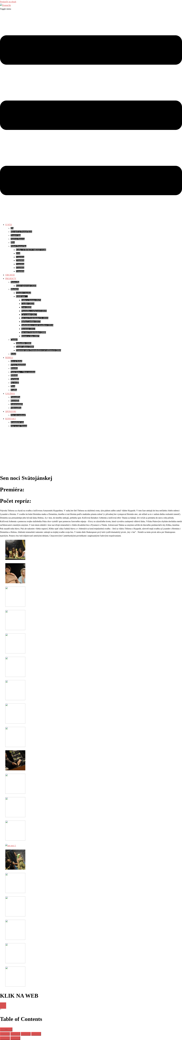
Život (13, 386)
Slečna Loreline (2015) (31, 321)
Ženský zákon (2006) (25, 347)
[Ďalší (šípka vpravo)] (15, 1038)
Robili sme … (22, 296)
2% (12, 228)
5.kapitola (20, 271)
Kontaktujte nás (17, 422)
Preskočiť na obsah (8, 2)
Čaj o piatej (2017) (29, 314)
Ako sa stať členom (19, 426)
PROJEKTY (10, 278)
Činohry (14, 340)
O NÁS (8, 224)
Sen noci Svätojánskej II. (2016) (34, 318)
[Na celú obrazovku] (15, 1034)
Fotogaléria (15, 397)
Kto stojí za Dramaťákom (21, 232)
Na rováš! (15, 383)
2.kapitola (20, 260)
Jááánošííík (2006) (23, 343)
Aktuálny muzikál (23, 293)
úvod (18, 253)
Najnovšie (15, 282)
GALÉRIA (10, 393)
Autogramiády (17, 404)
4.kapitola (20, 268)
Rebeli (13, 354)
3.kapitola (20, 264)
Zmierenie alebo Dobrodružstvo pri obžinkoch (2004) (38, 350)
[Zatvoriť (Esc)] (36, 1034)
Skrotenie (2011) (28, 329)
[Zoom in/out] (5, 1034)
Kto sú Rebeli (16, 361)
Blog (13, 242)
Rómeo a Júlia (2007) (30, 336)
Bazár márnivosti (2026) (26, 286)
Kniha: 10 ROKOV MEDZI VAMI (31, 250)
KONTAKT (10, 419)
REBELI (9, 357)
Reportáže (15, 401)
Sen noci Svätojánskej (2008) (33, 332)
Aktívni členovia (18, 239)
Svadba (14, 390)
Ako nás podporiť (18, 415)
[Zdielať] (26, 1034)
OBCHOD (10, 275)
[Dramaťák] (5, 5)
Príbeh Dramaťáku (18, 246)
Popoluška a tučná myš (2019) (34, 311)
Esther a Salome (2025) (31, 300)
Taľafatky (15, 379)
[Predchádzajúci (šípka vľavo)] (5, 1038)
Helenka (14, 375)
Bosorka (14, 368)
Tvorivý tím (16, 235)
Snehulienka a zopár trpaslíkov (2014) (37, 325)
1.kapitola (20, 257)
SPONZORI (10, 411)
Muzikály (15, 289)
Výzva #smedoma (18, 365)
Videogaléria (16, 408)
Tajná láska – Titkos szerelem (23, 372)
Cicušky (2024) (27, 304)
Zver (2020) (26, 307)
